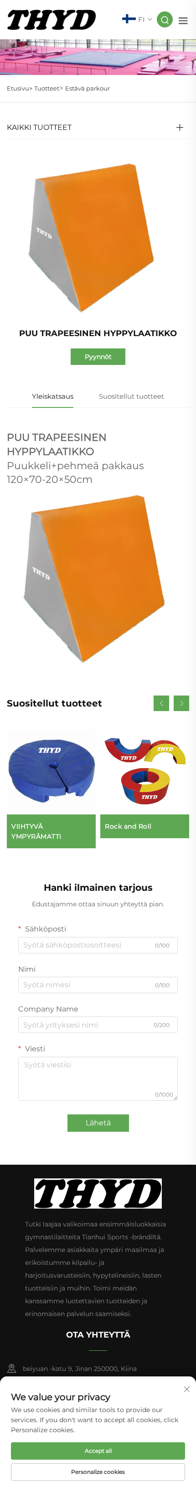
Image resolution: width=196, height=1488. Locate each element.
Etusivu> (19, 88)
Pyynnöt (98, 357)
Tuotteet (46, 88)
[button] (161, 703)
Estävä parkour (87, 88)
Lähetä (98, 1123)
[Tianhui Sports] (51, 19)
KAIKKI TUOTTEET (39, 127)
